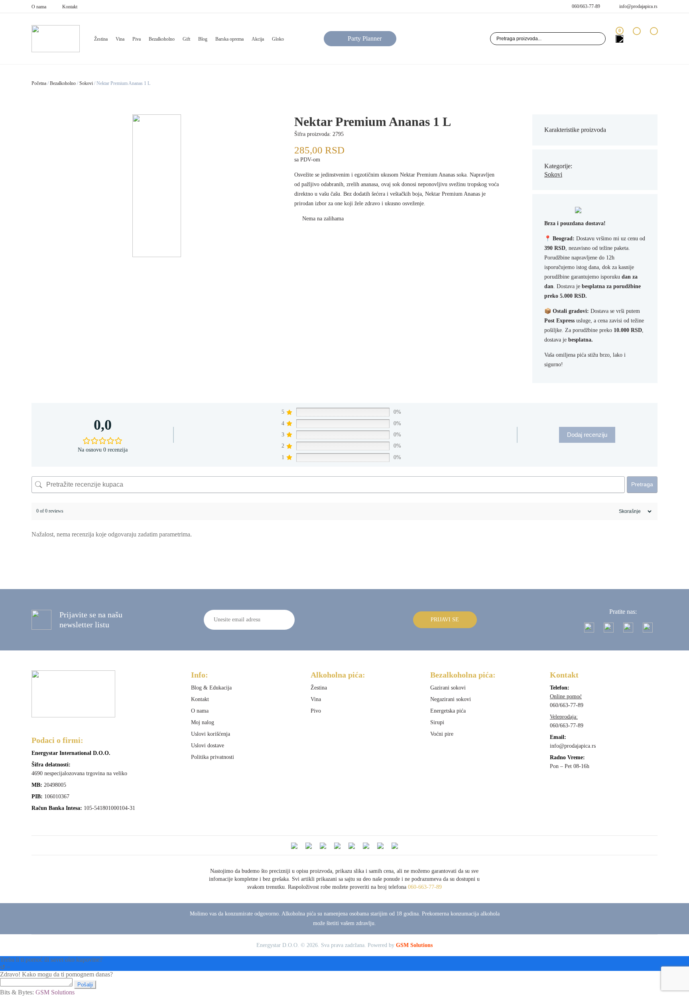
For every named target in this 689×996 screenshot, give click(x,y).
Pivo (316, 711)
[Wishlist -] (636, 38)
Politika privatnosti (212, 757)
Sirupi (437, 722)
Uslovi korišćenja (210, 734)
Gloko (278, 39)
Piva (136, 39)
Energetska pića (448, 711)
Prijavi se (445, 620)
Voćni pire (441, 734)
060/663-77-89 (586, 6)
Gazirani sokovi (448, 688)
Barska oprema (229, 39)
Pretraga (642, 484)
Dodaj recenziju (587, 434)
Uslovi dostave (207, 745)
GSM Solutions (414, 945)
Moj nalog (202, 722)
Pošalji (85, 985)
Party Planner (365, 38)
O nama (38, 7)
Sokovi (86, 83)
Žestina (319, 688)
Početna (38, 83)
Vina (120, 39)
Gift (186, 39)
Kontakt (69, 7)
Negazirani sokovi (450, 699)
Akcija (258, 39)
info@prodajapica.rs (638, 6)
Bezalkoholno (162, 39)
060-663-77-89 (425, 887)
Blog (202, 39)
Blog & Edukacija (211, 688)
